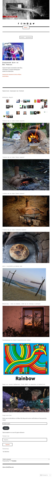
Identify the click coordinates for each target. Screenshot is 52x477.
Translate (14, 461)
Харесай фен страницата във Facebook (13, 90)
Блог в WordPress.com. (8, 467)
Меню (25, 27)
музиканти (11, 74)
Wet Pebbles (6, 76)
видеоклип (5, 74)
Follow (6, 428)
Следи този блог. (7, 415)
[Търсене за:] (25, 439)
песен (16, 74)
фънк (20, 74)
